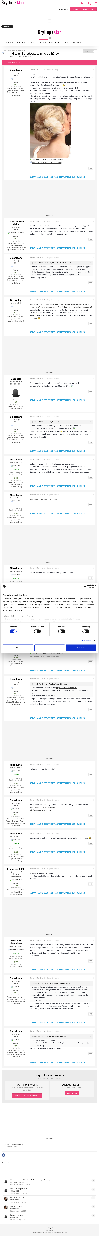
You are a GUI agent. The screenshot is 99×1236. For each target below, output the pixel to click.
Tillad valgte (49, 648)
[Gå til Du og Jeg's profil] (15, 307)
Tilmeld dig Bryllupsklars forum (83, 9)
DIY (66, 42)
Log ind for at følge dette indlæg (15, 50)
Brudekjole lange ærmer (18, 1188)
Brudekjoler (55, 42)
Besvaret (37, 221)
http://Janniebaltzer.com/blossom (42, 807)
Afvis (18, 648)
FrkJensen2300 (16, 869)
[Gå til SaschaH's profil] (15, 391)
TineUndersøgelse (18, 1182)
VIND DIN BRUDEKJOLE (19, 1197)
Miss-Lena (16, 459)
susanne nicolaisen (16, 942)
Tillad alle (81, 648)
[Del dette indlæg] (93, 69)
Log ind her (62, 9)
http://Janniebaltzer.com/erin (40, 810)
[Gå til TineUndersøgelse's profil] (6, 1181)
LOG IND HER (72, 1093)
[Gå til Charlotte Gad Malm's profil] (16, 233)
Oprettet (37, 69)
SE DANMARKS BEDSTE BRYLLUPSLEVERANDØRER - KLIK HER (57, 177)
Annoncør (76, 42)
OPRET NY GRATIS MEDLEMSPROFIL (27, 1096)
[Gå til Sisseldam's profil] (6, 53)
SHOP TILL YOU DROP (15, 42)
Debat (43, 42)
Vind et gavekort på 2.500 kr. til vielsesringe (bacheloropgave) (31, 1180)
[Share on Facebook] (3, 1155)
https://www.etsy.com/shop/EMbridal (43, 499)
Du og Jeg (16, 300)
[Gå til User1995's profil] (6, 1190)
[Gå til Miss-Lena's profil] (15, 466)
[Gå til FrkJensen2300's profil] (16, 880)
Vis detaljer (86, 640)
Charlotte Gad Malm (16, 223)
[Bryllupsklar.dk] (13, 2)
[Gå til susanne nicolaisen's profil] (16, 950)
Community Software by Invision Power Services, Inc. (49, 1232)
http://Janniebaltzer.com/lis (66, 687)
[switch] (37, 631)
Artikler (32, 42)
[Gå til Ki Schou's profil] (6, 1199)
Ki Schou (15, 1200)
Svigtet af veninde (16, 1215)
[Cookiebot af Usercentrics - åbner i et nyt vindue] (85, 586)
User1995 (15, 1191)
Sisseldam (23, 56)
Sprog (49, 1227)
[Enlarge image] (64, 85)
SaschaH (16, 378)
